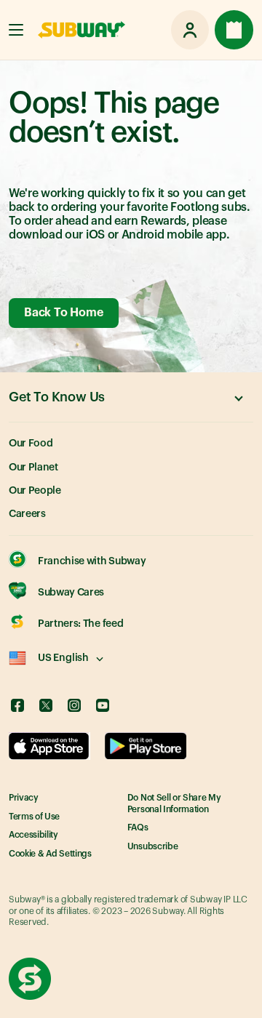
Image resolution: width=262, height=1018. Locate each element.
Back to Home (63, 312)
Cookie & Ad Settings (50, 853)
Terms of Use (34, 816)
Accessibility (33, 834)
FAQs (137, 827)
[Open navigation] (16, 30)
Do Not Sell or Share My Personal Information (174, 803)
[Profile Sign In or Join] (190, 29)
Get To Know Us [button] (57, 397)
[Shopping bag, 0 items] (234, 29)
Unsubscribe (152, 846)
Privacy (24, 797)
